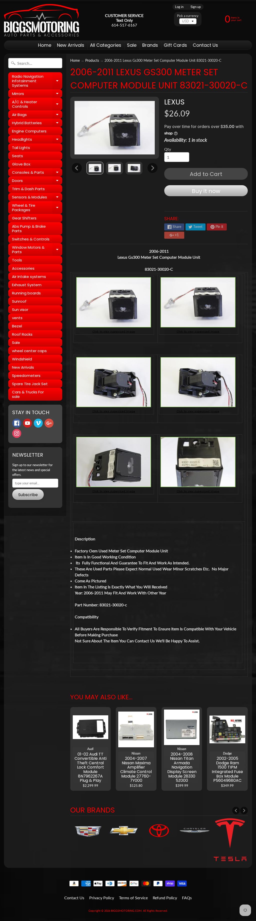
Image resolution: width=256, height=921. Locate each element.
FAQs (187, 897)
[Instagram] (16, 433)
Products (92, 60)
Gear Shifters (24, 218)
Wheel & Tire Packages (37, 208)
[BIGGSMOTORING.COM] (41, 20)
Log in (179, 6)
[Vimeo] (38, 423)
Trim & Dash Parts (28, 188)
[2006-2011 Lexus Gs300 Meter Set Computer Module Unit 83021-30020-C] (95, 168)
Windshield (22, 359)
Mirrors (37, 94)
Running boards (26, 293)
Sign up (195, 6)
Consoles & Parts (37, 173)
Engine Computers (29, 131)
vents (17, 317)
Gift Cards (175, 45)
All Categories (105, 45)
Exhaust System (27, 284)
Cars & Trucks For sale (28, 394)
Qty (167, 149)
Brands (150, 45)
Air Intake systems (29, 276)
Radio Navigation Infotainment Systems (37, 81)
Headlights (37, 140)
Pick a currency (187, 16)
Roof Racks (22, 334)
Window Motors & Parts (37, 250)
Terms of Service (133, 897)
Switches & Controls (31, 239)
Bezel (17, 326)
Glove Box (21, 164)
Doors (37, 181)
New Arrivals (70, 45)
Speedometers (26, 375)
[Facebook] (16, 423)
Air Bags (37, 115)
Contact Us (205, 45)
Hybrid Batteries (37, 123)
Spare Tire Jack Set (30, 383)
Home (44, 45)
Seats (17, 155)
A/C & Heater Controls (37, 104)
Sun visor (20, 309)
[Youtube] (27, 423)
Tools (17, 260)
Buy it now (206, 191)
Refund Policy (165, 897)
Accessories (23, 268)
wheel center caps (29, 350)
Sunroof (19, 301)
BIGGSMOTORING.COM (126, 910)
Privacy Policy (101, 897)
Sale (131, 45)
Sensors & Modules (37, 197)
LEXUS (174, 102)
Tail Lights (21, 147)
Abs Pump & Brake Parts (29, 228)
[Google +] (49, 423)
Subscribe (28, 495)
